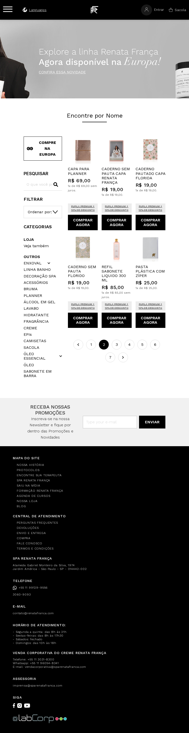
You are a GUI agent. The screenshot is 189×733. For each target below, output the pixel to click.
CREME (30, 328)
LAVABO (31, 308)
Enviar (152, 422)
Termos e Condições (35, 548)
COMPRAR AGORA (83, 222)
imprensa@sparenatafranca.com (38, 685)
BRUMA (31, 289)
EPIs (28, 334)
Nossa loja (27, 501)
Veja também (36, 246)
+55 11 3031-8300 (41, 659)
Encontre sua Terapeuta (39, 475)
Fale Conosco (29, 543)
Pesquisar (36, 173)
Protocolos (28, 470)
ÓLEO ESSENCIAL (35, 356)
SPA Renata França (33, 480)
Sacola (180, 10)
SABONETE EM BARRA (38, 373)
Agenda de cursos (33, 496)
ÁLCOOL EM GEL (39, 302)
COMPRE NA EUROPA (47, 148)
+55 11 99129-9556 (33, 587)
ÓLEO (29, 365)
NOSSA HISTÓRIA (30, 465)
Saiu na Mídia (28, 485)
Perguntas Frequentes (37, 522)
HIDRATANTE (36, 315)
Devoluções (28, 528)
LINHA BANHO (37, 269)
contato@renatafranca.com (33, 613)
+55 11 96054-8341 (44, 663)
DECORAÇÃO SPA (40, 276)
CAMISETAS (35, 341)
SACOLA (31, 347)
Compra (24, 538)
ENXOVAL (33, 263)
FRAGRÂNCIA (36, 321)
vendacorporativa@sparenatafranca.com (55, 667)
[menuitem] (96, 465)
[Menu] (8, 9)
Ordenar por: (40, 212)
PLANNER (33, 295)
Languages (38, 10)
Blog (21, 506)
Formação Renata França (40, 490)
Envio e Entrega (31, 533)
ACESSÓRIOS (36, 282)
